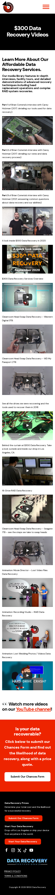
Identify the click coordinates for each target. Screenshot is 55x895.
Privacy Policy (12, 871)
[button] (27, 130)
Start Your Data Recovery (22, 841)
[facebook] (7, 850)
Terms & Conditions (15, 875)
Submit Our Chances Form (27, 776)
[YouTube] (32, 850)
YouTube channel (33, 709)
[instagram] (14, 850)
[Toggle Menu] (46, 6)
